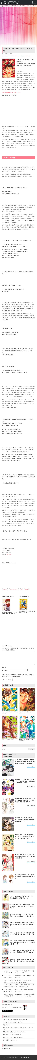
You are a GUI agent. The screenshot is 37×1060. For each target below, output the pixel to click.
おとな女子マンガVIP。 (10, 3)
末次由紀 (26, 56)
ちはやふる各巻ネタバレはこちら (11, 92)
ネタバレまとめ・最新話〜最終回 (14, 1019)
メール (4, 670)
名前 (4, 667)
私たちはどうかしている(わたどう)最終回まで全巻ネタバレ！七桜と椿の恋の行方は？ (25, 856)
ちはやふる (5, 56)
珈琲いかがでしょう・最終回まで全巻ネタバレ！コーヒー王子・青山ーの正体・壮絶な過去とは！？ (25, 836)
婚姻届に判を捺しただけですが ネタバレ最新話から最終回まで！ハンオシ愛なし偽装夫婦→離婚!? (25, 800)
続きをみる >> (31, 767)
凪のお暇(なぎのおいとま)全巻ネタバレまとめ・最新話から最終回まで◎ (25, 876)
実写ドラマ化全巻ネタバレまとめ (14, 1032)
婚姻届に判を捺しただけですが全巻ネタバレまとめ (18, 1028)
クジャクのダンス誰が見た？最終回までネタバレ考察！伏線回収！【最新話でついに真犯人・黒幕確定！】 (25, 761)
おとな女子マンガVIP (12, 1057)
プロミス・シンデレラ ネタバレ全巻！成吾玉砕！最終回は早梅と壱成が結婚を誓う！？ (25, 819)
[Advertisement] (18, 26)
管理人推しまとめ (9, 1040)
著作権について (7, 1048)
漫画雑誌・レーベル (11, 1034)
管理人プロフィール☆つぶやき (13, 1037)
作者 (21, 56)
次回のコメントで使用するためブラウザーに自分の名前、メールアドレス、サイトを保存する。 (18, 675)
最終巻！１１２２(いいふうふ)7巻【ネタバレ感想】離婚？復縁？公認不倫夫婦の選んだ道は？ (25, 781)
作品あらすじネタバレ (14, 56)
